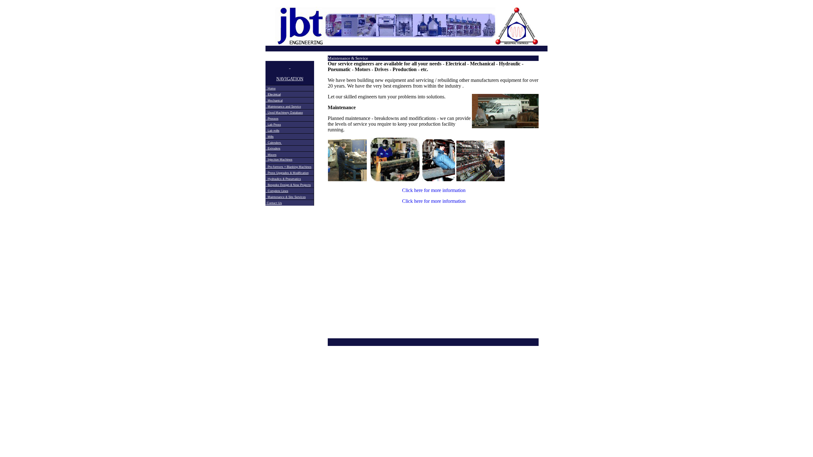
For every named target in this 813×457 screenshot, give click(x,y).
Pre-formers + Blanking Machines (289, 167)
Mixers (272, 154)
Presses (273, 118)
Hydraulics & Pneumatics (284, 179)
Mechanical (275, 100)
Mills (270, 136)
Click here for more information (434, 190)
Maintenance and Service (284, 106)
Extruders (273, 148)
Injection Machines (279, 159)
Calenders (274, 142)
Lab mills (273, 130)
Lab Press (274, 124)
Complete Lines (278, 191)
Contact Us (274, 203)
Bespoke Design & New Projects (289, 185)
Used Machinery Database (285, 112)
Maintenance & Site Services (287, 197)
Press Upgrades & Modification (288, 173)
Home (271, 88)
